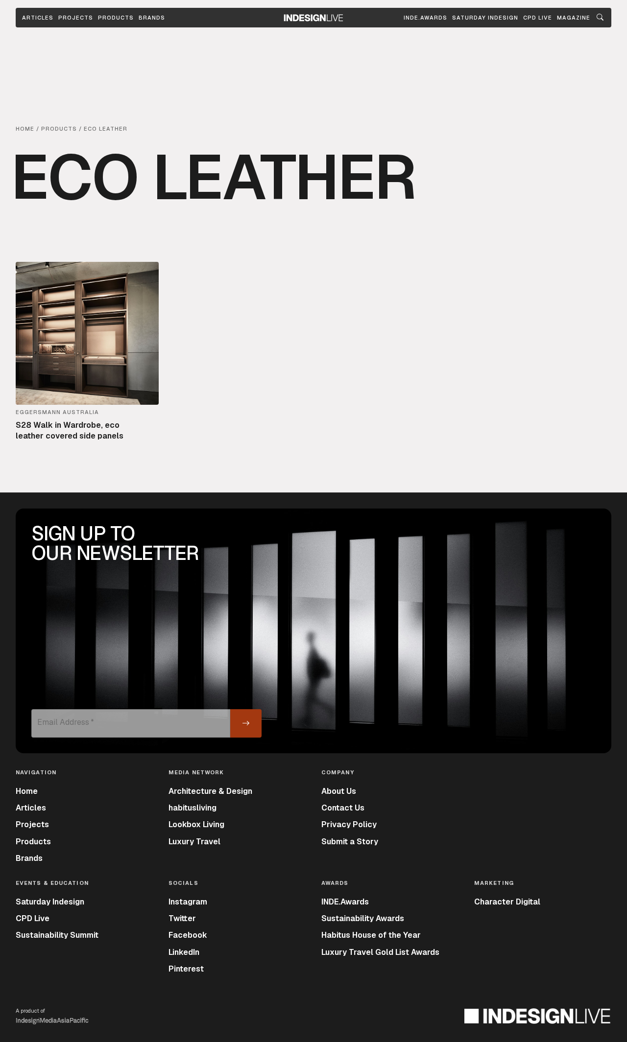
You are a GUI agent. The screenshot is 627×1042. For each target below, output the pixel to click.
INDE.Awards (345, 902)
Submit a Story (349, 841)
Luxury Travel (194, 841)
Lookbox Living (196, 824)
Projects (75, 17)
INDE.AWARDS (425, 17)
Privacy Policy (349, 824)
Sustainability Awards (362, 918)
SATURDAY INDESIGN (485, 17)
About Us (338, 791)
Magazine (573, 17)
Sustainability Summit (57, 935)
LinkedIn (184, 952)
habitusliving (193, 808)
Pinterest (186, 969)
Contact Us (342, 808)
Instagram (188, 902)
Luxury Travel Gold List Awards (380, 952)
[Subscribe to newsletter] (246, 723)
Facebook (188, 935)
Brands (152, 17)
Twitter (182, 918)
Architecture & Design (210, 791)
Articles (37, 17)
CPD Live (32, 918)
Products (116, 17)
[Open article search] (600, 17)
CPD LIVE (537, 17)
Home (27, 791)
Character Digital (507, 902)
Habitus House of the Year (371, 935)
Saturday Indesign (50, 902)
